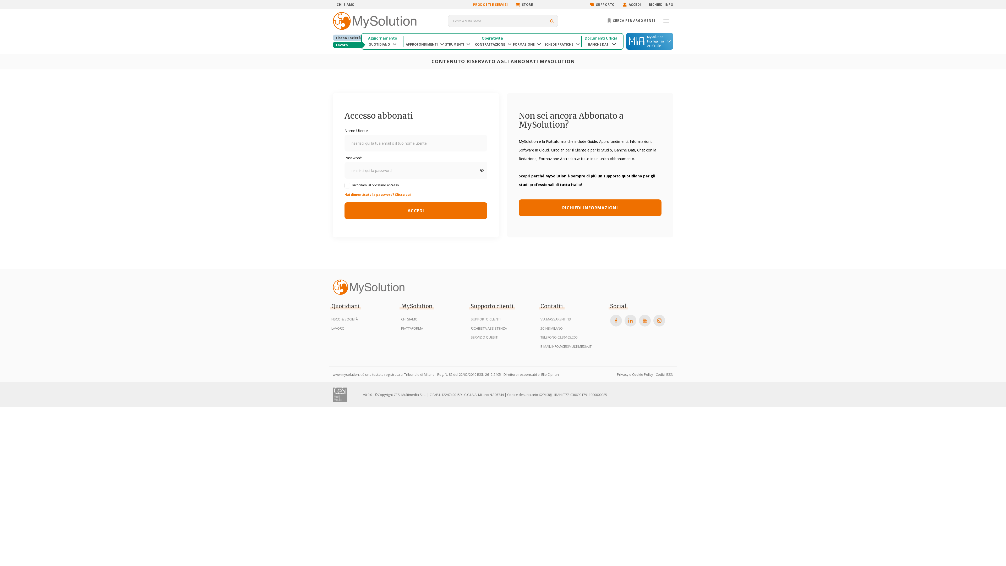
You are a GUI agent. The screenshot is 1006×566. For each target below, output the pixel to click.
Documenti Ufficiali (602, 38)
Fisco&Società (348, 37)
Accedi (635, 4)
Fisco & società (344, 319)
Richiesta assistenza (489, 328)
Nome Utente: (357, 130)
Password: (353, 157)
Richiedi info (661, 4)
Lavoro (342, 44)
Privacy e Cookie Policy (635, 374)
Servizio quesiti (484, 337)
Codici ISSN (664, 374)
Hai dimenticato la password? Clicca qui (378, 194)
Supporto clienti (486, 319)
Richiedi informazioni (590, 208)
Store (527, 4)
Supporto (605, 4)
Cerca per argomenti (633, 20)
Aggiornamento (382, 38)
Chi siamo (346, 4)
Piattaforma (412, 328)
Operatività (492, 38)
